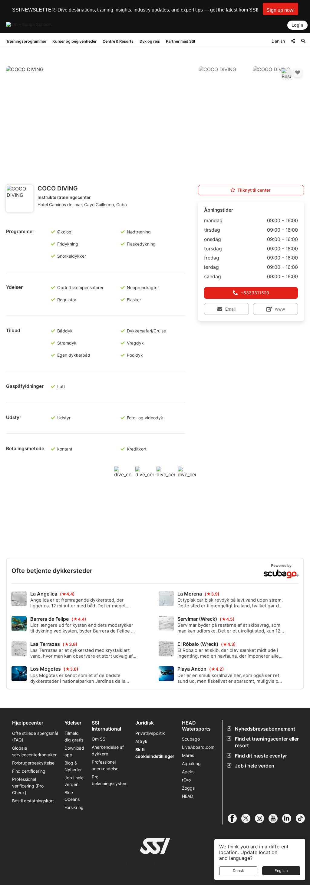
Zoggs (188, 788)
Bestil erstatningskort (33, 800)
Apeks (188, 771)
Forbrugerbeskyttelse (33, 762)
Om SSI (99, 738)
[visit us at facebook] (234, 818)
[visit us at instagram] (262, 818)
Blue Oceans (72, 796)
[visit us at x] (248, 818)
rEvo (186, 779)
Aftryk (141, 741)
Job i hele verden (254, 766)
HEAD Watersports (196, 725)
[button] (280, 9)
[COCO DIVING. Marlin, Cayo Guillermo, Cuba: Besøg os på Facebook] (286, 73)
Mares (188, 755)
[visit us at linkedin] (289, 818)
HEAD (187, 796)
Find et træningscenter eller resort (267, 742)
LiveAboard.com (198, 747)
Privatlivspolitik (150, 733)
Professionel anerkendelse (105, 765)
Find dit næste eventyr (261, 756)
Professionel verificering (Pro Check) (28, 786)
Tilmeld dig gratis (73, 736)
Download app (74, 751)
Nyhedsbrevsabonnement (265, 729)
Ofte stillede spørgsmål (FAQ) (35, 736)
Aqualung (191, 763)
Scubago (191, 738)
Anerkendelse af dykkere (108, 750)
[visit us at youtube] (275, 818)
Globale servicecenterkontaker (34, 751)
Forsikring (74, 807)
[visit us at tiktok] (302, 818)
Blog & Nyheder (73, 766)
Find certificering (28, 771)
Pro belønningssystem (109, 780)
